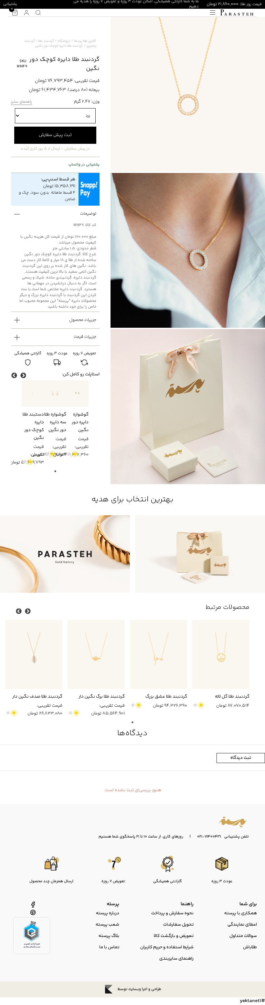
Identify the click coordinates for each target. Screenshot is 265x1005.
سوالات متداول (243, 936)
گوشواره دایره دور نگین (80, 422)
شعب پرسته (107, 924)
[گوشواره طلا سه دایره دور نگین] (55, 393)
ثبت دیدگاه (240, 757)
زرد (75, 454)
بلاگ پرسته (109, 936)
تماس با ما (109, 947)
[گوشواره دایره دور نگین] (77, 393)
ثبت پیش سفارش (55, 135)
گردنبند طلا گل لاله (232, 696)
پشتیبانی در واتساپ (84, 164)
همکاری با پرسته (240, 913)
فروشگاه (63, 41)
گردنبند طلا (46, 41)
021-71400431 (209, 837)
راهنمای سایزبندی (176, 958)
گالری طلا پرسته (85, 41)
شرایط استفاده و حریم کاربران (167, 947)
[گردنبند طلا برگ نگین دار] (96, 654)
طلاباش (250, 947)
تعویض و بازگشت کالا (174, 936)
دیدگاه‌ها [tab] (132, 733)
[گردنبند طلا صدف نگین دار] (33, 654)
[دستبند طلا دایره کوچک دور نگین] (33, 393)
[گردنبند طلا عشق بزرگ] (158, 654)
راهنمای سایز (21, 102)
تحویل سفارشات (178, 924)
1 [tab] (55, 471)
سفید (69, 454)
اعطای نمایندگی (242, 924)
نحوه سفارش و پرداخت (172, 913)
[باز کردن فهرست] (213, 13)
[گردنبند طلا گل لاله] (220, 654)
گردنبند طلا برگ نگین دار (102, 696)
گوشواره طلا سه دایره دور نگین (55, 422)
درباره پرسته (107, 913)
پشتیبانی (10, 4)
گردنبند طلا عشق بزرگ (166, 696)
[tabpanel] (77, 419)
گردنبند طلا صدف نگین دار (37, 696)
